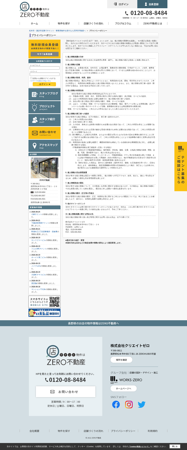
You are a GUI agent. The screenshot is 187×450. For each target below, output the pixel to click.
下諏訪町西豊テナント (40, 223)
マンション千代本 (38, 289)
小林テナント (36, 214)
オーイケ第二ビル (38, 257)
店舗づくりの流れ (93, 23)
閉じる (175, 446)
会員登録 (154, 4)
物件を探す (64, 23)
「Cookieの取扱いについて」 (139, 447)
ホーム (34, 23)
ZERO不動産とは (152, 23)
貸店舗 (34, 283)
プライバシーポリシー (123, 431)
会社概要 (34, 431)
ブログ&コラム (123, 23)
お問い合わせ (68, 391)
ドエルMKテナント (39, 249)
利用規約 (153, 431)
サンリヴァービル (38, 240)
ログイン (124, 4)
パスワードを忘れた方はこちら (40, 81)
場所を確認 (121, 359)
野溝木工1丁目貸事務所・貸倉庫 (44, 232)
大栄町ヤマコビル (38, 275)
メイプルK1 (36, 266)
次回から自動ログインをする (44, 78)
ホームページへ (123, 388)
